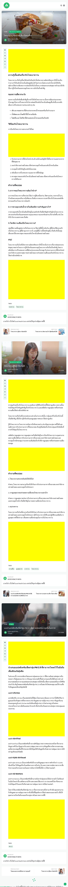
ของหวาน (11, 307)
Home (5, 32)
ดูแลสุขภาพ (19, 569)
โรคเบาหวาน (12, 80)
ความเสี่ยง (11, 569)
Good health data (13, 39)
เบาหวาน (26, 569)
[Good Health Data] (6, 5)
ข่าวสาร (11, 624)
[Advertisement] (36, 60)
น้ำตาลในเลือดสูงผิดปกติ (27, 83)
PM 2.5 (42, 676)
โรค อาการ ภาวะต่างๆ (15, 32)
